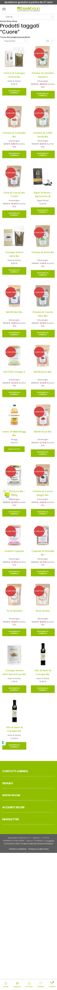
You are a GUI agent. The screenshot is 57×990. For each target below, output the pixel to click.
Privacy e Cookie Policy (38, 849)
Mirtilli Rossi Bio (43, 371)
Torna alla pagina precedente (15, 37)
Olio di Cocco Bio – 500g (14, 493)
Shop (9, 21)
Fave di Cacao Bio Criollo (14, 194)
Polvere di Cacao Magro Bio (43, 493)
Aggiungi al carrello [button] (14, 91)
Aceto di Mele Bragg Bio (14, 433)
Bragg (14, 439)
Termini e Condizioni (17, 849)
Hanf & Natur (14, 81)
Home (3, 21)
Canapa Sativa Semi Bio (14, 254)
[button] (7, 495)
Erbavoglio (42, 81)
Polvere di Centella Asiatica (43, 74)
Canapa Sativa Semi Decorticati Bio (14, 672)
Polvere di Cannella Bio (14, 134)
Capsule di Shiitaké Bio (42, 552)
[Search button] (52, 17)
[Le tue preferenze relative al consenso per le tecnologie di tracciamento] (3, 742)
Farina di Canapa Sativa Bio (14, 74)
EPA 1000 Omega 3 (14, 371)
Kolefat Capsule (14, 551)
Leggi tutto (14, 449)
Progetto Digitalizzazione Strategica (37, 843)
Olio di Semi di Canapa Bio (42, 672)
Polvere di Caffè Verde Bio (42, 134)
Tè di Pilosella (14, 610)
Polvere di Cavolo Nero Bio (43, 313)
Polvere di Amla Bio (43, 252)
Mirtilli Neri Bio (14, 312)
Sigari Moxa (42, 200)
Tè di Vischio (42, 610)
